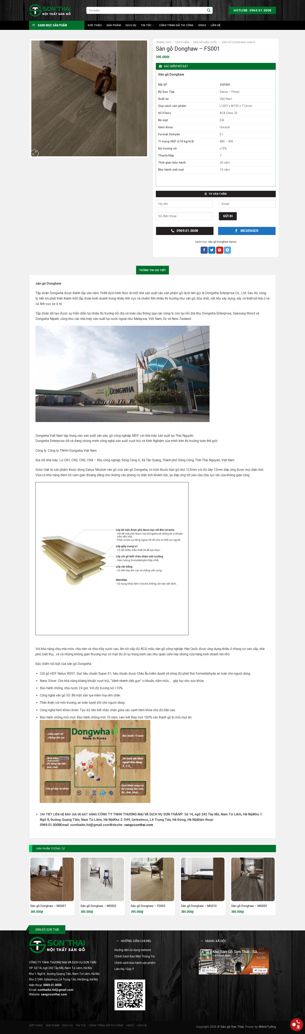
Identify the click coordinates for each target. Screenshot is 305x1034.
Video (202, 25)
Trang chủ (163, 42)
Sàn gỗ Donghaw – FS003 (148, 906)
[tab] (152, 270)
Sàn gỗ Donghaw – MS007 (48, 906)
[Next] (276, 887)
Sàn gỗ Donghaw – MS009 (249, 906)
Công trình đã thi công (176, 25)
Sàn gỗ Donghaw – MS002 (98, 906)
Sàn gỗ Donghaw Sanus (238, 42)
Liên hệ (216, 25)
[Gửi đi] (208, 10)
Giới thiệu (95, 25)
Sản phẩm (113, 25)
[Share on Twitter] (211, 250)
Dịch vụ (131, 25)
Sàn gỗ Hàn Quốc (205, 42)
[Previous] (29, 887)
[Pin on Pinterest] (219, 250)
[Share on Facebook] (204, 250)
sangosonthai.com (138, 825)
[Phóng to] (34, 153)
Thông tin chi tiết (152, 270)
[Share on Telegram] (227, 250)
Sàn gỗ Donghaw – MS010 (199, 906)
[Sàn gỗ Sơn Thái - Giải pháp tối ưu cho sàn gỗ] (50, 10)
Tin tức (146, 25)
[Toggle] (118, 940)
